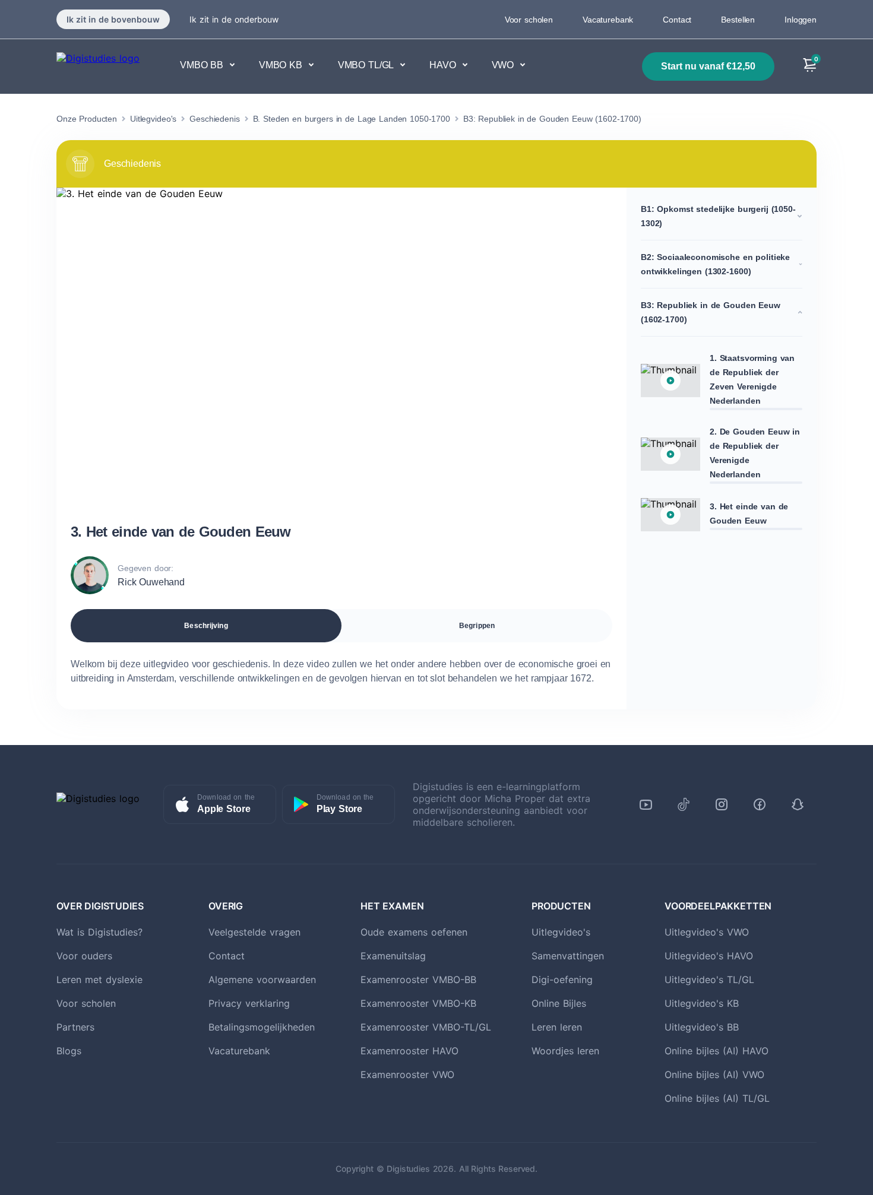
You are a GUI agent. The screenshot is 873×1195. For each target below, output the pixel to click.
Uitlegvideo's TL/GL (709, 979)
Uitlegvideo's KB (702, 1003)
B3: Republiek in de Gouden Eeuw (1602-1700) (552, 118)
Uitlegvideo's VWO (707, 932)
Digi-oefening (562, 979)
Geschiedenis (214, 118)
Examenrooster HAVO (409, 1051)
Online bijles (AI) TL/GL (717, 1098)
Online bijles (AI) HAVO (716, 1051)
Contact (677, 19)
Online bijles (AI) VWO (714, 1074)
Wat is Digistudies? (99, 932)
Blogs (68, 1051)
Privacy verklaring (249, 1003)
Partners (75, 1027)
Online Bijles (559, 1003)
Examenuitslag (393, 956)
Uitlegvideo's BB (702, 1027)
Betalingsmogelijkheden (261, 1027)
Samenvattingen (568, 956)
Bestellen (738, 19)
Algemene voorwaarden (262, 979)
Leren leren (557, 1027)
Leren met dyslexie (99, 979)
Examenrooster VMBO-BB (418, 979)
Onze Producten (86, 118)
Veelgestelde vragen (254, 932)
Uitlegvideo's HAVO (709, 956)
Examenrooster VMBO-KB (418, 1003)
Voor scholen (529, 19)
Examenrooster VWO (407, 1074)
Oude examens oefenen (413, 932)
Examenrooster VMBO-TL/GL (425, 1027)
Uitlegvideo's (153, 118)
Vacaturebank (608, 19)
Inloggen (801, 19)
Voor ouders (84, 956)
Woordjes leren (565, 1051)
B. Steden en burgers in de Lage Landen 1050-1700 (351, 118)
